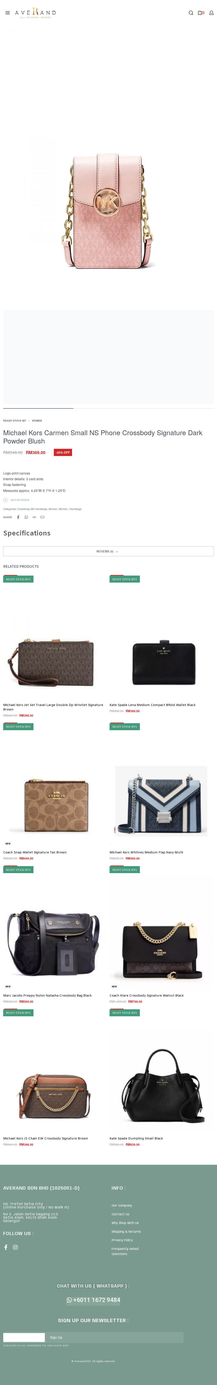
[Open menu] (7, 12)
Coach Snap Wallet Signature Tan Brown (35, 852)
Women (37, 420)
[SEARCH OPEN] (191, 12)
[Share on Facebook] (18, 517)
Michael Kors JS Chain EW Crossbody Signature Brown (45, 1139)
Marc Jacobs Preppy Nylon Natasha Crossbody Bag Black (47, 996)
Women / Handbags (70, 509)
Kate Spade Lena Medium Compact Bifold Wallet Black (153, 705)
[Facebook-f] (5, 1247)
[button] (108, 551)
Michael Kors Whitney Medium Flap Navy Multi (146, 852)
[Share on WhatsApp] (26, 517)
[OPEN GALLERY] (108, 216)
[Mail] (42, 517)
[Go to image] (38, 408)
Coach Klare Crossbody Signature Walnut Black (147, 996)
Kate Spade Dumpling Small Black (136, 1139)
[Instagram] (15, 1247)
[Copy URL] (34, 517)
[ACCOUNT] (211, 12)
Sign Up (56, 1337)
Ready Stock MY (14, 420)
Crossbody (23, 509)
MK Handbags (39, 509)
